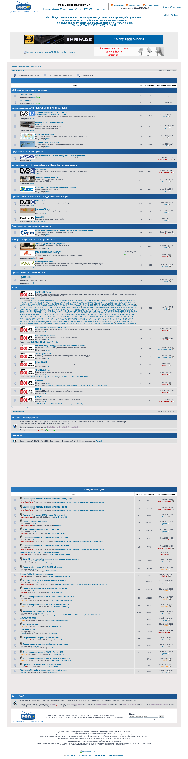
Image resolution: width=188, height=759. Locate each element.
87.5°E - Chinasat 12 (110, 302)
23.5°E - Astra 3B (127, 313)
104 (42, 613)
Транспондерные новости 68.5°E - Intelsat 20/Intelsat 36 (46, 659)
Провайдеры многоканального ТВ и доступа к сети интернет (40, 196)
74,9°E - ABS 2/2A (114, 304)
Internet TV (39, 217)
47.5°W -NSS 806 (47, 323)
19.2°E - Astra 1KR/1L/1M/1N (59, 314)
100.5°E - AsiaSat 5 (109, 300)
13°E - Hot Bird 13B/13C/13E (96, 314)
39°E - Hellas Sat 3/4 (70, 311)
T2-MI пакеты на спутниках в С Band (44, 377)
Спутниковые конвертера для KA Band (93, 385)
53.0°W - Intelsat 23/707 (77, 323)
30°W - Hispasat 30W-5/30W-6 (34, 322)
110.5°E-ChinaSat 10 (61, 300)
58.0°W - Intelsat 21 (130, 323)
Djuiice (23, 620)
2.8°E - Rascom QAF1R (75, 316)
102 (35, 613)
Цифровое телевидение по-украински (39, 611)
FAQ (168, 15)
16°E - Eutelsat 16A (78, 314)
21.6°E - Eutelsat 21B (27, 314)
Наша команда (39, 407)
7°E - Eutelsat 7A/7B (27, 316)
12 (35, 582)
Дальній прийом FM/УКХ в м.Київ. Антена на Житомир (46, 546)
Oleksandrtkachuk (165, 349)
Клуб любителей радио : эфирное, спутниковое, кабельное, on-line (64, 230)
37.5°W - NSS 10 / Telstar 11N (103, 322)
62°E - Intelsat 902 (103, 306)
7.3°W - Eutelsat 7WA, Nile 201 (62, 318)
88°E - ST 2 (98, 302)
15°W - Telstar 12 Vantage (39, 320)
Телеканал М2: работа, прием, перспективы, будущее (43, 670)
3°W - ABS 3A (128, 316)
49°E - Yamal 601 (35, 309)
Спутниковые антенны (45, 335)
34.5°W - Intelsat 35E (84, 322)
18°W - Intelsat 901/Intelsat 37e (61, 320)
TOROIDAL (35, 342)
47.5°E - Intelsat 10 (74, 309)
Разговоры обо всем (44, 262)
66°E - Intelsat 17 (64, 306)
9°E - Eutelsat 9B (128, 314)
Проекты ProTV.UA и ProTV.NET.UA (28, 272)
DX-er (43, 430)
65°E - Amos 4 (76, 306)
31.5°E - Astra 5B (30, 313)
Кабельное (40, 201)
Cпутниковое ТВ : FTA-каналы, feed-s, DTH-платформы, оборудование (45, 165)
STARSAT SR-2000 (28, 618)
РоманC (99, 441)
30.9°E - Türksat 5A (44, 313)
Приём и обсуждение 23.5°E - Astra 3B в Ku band (44, 515)
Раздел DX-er (41, 362)
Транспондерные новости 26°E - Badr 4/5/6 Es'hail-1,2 (46, 605)
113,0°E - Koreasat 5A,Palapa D (42, 300)
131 (42, 561)
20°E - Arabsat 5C (42, 314)
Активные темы (36, 67)
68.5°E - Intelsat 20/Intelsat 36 (46, 306)
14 (40, 582)
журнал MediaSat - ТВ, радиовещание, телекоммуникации (60, 156)
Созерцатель (25, 648)
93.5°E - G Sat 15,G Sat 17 (55, 302)
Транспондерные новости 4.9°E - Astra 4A (41, 529)
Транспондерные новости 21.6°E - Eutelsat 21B (43, 652)
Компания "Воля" (43, 209)
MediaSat (33, 160)
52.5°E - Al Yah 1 (83, 307)
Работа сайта (25, 277)
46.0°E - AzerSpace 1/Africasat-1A (94, 309)
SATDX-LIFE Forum (43, 292)
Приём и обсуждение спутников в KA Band (62, 385)
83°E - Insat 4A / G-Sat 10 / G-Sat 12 (51, 304)
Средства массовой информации (27, 151)
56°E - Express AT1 (40, 307)
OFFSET (55, 342)
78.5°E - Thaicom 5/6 (86, 304)
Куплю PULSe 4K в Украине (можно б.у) (37, 574)
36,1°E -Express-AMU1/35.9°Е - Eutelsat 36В (108, 311)
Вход (166, 7)
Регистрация (176, 7)
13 (38, 582)
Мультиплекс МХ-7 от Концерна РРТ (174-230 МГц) (44, 580)
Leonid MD (24, 607)
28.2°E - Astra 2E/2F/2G (75, 313)
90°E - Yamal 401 (87, 302)
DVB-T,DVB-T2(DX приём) (40, 404)
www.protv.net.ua (165, 159)
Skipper (23, 633)
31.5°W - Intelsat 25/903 (54, 322)
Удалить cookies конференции (22, 407)
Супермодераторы (53, 430)
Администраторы (34, 430)
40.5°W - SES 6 (120, 322)
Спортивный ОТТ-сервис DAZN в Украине (41, 638)
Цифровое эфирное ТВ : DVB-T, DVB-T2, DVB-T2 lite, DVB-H (39, 108)
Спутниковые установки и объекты (50, 327)
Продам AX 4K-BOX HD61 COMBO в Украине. (39, 553)
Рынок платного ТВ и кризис (35, 521)
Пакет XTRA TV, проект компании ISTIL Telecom (55, 187)
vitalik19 (165, 256)
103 (39, 613)
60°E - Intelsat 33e (117, 306)
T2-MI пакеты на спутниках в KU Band (73, 377)
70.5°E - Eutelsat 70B (27, 306)
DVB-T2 (38, 397)
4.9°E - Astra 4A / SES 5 (43, 316)
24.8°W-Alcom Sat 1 (117, 320)
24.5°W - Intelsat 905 (101, 320)
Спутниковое (41, 169)
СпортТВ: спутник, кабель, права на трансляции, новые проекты (51, 559)
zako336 (165, 182)
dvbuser (165, 281)
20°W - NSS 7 (78, 320)
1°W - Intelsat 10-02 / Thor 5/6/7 (111, 316)
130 (39, 561)
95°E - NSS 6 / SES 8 (37, 302)
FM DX (38, 389)
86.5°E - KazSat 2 (125, 302)
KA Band (39, 380)
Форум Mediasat (151, 6)
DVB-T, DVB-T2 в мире (44, 134)
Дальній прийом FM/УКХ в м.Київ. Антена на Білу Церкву (47, 499)
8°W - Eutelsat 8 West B (82, 318)
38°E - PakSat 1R (84, 311)
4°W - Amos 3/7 (25, 318)
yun (164, 138)
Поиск (175, 15)
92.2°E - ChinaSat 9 (73, 302)
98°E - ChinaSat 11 (123, 300)
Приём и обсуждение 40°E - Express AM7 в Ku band (45, 589)
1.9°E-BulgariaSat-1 (92, 316)
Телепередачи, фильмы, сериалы (50, 244)
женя (22, 563)
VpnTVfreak (35, 221)
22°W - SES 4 (88, 320)
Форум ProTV (118, 6)
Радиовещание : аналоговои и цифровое (31, 226)
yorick (33, 97)
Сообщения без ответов (20, 67)
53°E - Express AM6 (69, 307)
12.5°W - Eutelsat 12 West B (118, 318)
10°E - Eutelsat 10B (114, 314)
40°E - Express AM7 (54, 311)
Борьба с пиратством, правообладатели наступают (45, 644)
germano (165, 266)
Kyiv (38, 97)
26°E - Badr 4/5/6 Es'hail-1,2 (94, 313)
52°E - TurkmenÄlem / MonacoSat (102, 307)
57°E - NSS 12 (27, 307)
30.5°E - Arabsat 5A (59, 313)
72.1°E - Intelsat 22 (128, 304)
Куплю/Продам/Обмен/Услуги (48, 252)
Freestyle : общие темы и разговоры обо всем (33, 239)
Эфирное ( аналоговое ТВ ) (47, 142)
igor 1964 (164, 569)
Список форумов (18, 70)
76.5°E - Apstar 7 (101, 304)
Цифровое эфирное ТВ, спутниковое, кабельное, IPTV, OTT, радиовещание (74, 9)
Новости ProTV (134, 6)
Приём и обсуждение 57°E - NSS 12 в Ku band (42, 567)
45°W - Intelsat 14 (34, 323)
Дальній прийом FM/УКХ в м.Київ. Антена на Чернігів (45, 537)
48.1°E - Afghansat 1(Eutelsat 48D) (54, 309)
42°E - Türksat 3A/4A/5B (38, 311)
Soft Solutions (25, 101)
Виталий (39, 258)
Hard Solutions (26, 94)
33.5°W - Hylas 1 (70, 322)
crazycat (165, 128)
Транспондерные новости (46, 177)
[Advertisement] (101, 112)
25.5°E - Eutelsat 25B (112, 313)
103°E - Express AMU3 (93, 300)
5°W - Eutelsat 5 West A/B (41, 318)
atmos (38, 173)
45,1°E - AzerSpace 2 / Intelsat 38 (119, 309)
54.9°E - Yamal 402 (54, 307)
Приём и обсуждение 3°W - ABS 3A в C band (42, 665)
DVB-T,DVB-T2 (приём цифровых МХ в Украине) (69, 404)
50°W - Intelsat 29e (61, 323)
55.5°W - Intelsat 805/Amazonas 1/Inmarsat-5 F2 (104, 323)
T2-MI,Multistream (42, 370)
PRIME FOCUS (45, 342)
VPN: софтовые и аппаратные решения (30, 90)
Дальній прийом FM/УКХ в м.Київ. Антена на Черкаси (45, 507)
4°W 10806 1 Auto (27, 630)
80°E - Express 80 (71, 304)
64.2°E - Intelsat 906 (89, 306)
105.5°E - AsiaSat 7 (77, 300)
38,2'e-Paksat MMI (30, 624)
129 (35, 561)
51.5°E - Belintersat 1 (122, 307)
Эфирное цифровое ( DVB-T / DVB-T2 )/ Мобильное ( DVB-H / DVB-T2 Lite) (51, 113)
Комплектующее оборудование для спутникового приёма (60, 346)
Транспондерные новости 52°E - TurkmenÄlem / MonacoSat (48, 597)
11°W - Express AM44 (99, 318)
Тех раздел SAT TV (43, 354)
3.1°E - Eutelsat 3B (59, 316)
